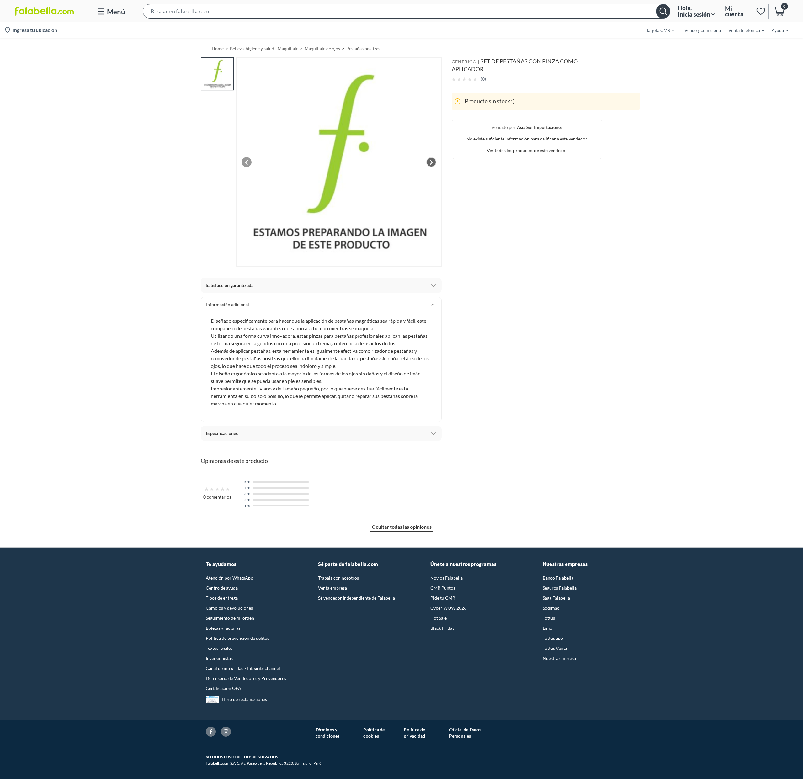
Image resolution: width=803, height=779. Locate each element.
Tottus (549, 618)
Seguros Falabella (560, 588)
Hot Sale (438, 618)
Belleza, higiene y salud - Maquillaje (264, 48)
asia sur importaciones (539, 127)
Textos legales (219, 648)
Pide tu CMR (442, 598)
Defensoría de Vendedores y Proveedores (246, 678)
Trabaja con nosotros (338, 577)
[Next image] (431, 162)
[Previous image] (247, 162)
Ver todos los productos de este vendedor (527, 150)
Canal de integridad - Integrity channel (243, 668)
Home (218, 48)
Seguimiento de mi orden (230, 618)
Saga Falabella (556, 598)
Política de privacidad (414, 733)
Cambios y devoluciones (229, 608)
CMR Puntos (442, 588)
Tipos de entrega (222, 598)
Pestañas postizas (363, 48)
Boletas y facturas (223, 628)
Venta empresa (332, 588)
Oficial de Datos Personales (465, 733)
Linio (547, 628)
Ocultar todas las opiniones (402, 527)
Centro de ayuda (222, 588)
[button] (406, 11)
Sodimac (551, 608)
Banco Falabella (558, 577)
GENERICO (464, 61)
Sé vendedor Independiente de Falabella (356, 598)
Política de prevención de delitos (237, 638)
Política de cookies (374, 733)
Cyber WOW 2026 (448, 608)
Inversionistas (219, 658)
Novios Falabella (446, 577)
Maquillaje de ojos (322, 48)
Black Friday (442, 628)
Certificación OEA (223, 688)
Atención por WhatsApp (229, 577)
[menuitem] (656, 30)
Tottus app (553, 638)
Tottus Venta (555, 648)
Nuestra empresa (559, 658)
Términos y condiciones (328, 733)
